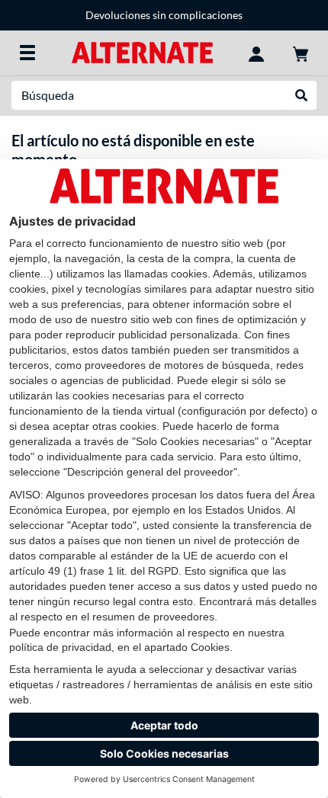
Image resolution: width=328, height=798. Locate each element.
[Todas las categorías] (27, 53)
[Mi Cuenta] (256, 52)
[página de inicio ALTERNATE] (142, 51)
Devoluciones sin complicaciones (164, 14)
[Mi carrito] (301, 52)
